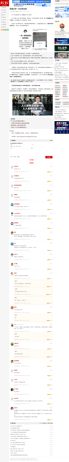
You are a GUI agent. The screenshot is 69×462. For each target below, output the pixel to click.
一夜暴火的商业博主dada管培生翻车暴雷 (20, 123)
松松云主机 (8, 30)
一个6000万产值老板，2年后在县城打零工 (61, 63)
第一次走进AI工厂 (13, 440)
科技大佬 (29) (58, 94)
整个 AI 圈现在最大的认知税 (14, 428)
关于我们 (14, 458)
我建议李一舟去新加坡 (18, 9)
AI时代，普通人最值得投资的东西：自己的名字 (17, 442)
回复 (48, 181)
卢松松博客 (4, 3)
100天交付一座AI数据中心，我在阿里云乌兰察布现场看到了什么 (20, 438)
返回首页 (4, 7)
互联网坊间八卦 (44, 423)
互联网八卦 (65, 85)
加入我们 (11, 458)
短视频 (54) (57, 96)
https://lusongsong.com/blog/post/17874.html (27, 136)
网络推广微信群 (66, 104)
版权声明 (24, 458)
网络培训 (51, 423)
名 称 (11, 144)
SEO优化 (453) (58, 87)
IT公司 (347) (65, 87)
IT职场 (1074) (65, 89)
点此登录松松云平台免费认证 (16, 143)
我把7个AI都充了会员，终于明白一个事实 (16, 448)
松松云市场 (2, 30)
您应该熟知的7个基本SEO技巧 (59, 66)
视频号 (39, 23)
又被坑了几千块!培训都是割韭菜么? (19, 127)
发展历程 (27, 458)
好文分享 (4, 12)
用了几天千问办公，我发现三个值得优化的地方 (17, 444)
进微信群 (4, 30)
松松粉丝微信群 (58, 102)
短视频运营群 (58, 104)
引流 (50, 74)
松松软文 (6, 30)
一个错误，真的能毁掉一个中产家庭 (60, 111)
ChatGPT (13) (58, 85)
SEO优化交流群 (66, 102)
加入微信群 (51, 140)
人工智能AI (48, 423)
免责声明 (21, 458)
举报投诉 (17, 458)
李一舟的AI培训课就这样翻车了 (18, 121)
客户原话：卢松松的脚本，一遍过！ (60, 74)
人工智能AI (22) (58, 89)
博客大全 (4, 22)
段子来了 (4, 14)
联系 (11, 146)
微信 (17, 76)
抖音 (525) (64, 94)
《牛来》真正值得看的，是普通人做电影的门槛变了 (18, 432)
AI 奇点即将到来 (12, 446)
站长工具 (4, 19)
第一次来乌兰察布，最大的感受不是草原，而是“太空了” (19, 436)
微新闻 (17, 11)
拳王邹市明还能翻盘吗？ (58, 72)
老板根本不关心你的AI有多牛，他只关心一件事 (17, 434)
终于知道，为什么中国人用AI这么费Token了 (61, 70)
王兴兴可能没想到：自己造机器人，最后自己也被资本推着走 (19, 430)
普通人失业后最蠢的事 (58, 117)
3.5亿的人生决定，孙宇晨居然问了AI (60, 109)
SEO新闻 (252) (65, 96)
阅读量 (13, 11)
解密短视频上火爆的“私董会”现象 (18, 125)
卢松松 (20, 11)
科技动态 (4, 17)
